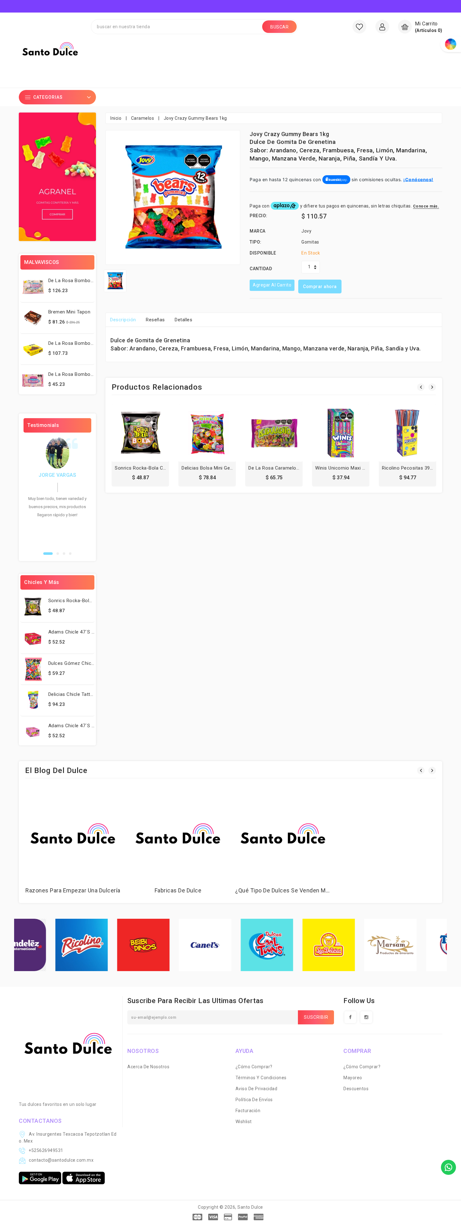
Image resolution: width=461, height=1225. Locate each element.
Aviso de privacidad (257, 1088)
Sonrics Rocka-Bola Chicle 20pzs (85, 600)
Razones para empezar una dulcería (72, 890)
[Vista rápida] (154, 435)
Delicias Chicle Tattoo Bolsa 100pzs (88, 694)
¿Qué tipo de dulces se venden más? (285, 890)
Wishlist (244, 1121)
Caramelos (142, 118)
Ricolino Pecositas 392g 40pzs (416, 468)
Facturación (248, 1110)
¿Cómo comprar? (254, 1066)
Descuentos (355, 1088)
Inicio (115, 118)
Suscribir (316, 1017)
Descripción (123, 320)
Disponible (263, 252)
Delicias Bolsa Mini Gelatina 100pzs (220, 468)
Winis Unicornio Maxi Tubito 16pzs (353, 468)
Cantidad (261, 268)
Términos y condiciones (261, 1077)
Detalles (183, 320)
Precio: (259, 215)
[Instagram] (366, 1017)
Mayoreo (352, 1077)
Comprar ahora (320, 286)
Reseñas (155, 320)
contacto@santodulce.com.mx (61, 1160)
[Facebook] (350, 1017)
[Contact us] (448, 1167)
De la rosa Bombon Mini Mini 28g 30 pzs (94, 280)
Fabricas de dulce (178, 890)
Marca (258, 231)
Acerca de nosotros (148, 1066)
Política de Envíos (254, 1099)
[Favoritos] (359, 27)
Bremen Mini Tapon (69, 312)
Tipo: (256, 241)
